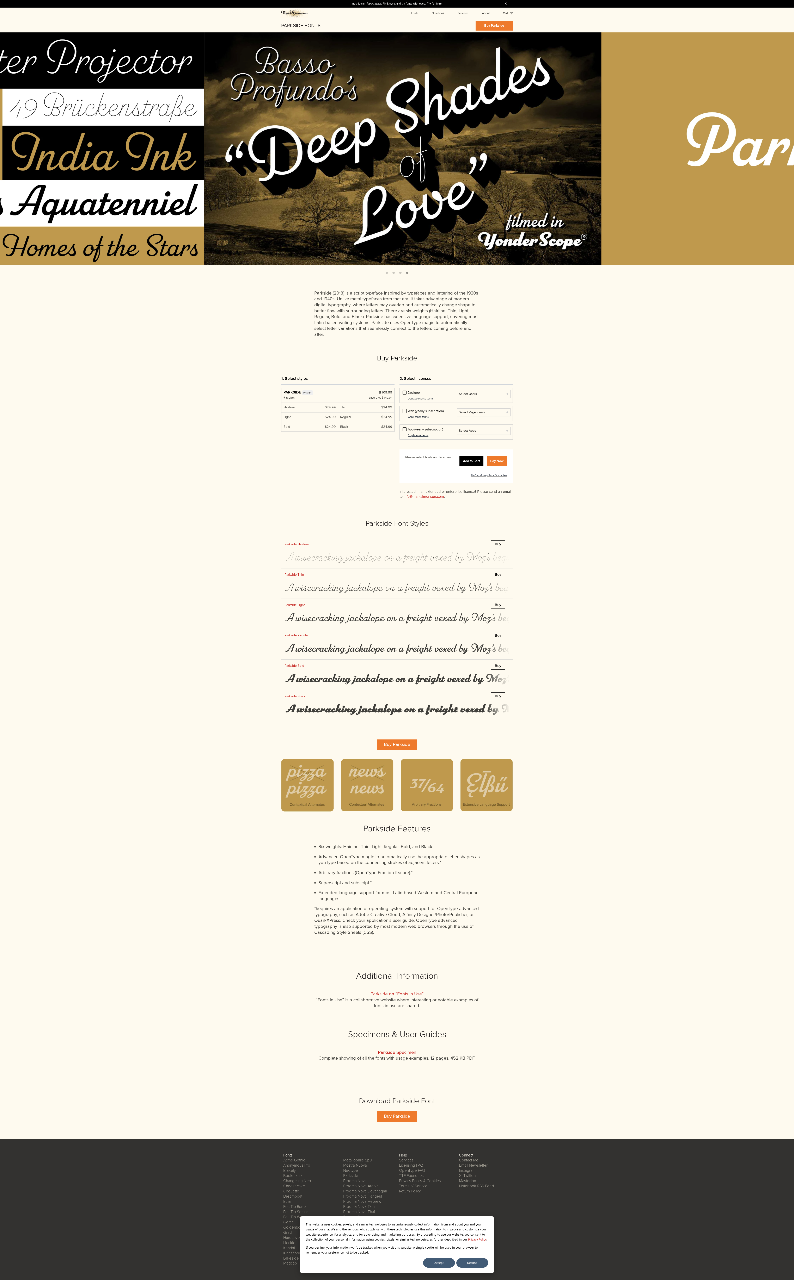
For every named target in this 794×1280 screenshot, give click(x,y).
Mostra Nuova (355, 1165)
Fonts (414, 13)
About (486, 13)
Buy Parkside (494, 26)
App (425, 429)
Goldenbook (294, 1227)
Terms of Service (413, 1186)
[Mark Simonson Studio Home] (294, 13)
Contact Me (468, 1160)
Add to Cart (471, 461)
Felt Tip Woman (296, 1217)
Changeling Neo (297, 1180)
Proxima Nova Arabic (360, 1186)
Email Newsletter (473, 1165)
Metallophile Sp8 (357, 1160)
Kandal (289, 1248)
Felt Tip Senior (295, 1211)
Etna (287, 1201)
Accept (439, 1263)
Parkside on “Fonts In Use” (397, 994)
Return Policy (410, 1191)
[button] (387, 273)
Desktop (414, 393)
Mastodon (467, 1180)
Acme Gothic (294, 1160)
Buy (498, 544)
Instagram (467, 1170)
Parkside (350, 1175)
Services (463, 13)
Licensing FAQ (411, 1165)
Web (426, 411)
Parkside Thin (294, 575)
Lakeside (291, 1258)
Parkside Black (295, 696)
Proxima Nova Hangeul (362, 1196)
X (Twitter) (467, 1175)
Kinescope (292, 1253)
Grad (287, 1232)
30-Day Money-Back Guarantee (489, 475)
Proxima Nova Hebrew (362, 1201)
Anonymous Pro (296, 1165)
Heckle (289, 1242)
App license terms (418, 435)
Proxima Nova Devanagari (365, 1191)
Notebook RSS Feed (476, 1186)
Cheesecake (294, 1186)
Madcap (290, 1263)
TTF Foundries (411, 1175)
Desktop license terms (420, 398)
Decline (472, 1263)
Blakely (289, 1170)
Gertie (288, 1222)
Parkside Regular (297, 635)
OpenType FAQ (412, 1170)
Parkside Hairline (297, 544)
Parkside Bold (294, 666)
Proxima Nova (355, 1180)
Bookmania (293, 1175)
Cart (506, 13)
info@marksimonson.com (424, 496)
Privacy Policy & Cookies (420, 1180)
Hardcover (292, 1237)
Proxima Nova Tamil (359, 1206)
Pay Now (496, 461)
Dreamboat (292, 1196)
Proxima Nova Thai (359, 1211)
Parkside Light (295, 605)
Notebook (438, 13)
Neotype (350, 1170)
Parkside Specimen (397, 1052)
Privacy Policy (477, 1239)
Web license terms (418, 417)
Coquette (291, 1191)
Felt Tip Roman (296, 1206)
